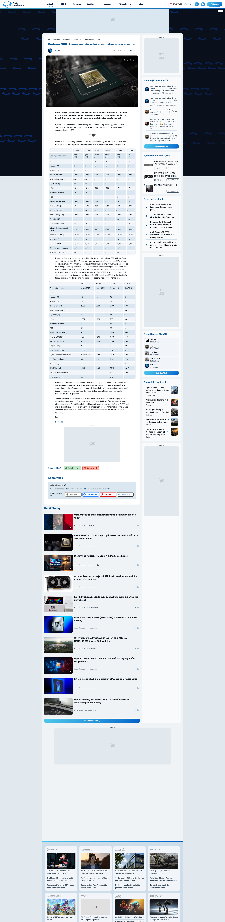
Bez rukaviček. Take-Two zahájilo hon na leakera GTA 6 (94, 886)
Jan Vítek (57, 51)
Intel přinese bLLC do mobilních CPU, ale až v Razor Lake (105, 679)
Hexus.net (59, 422)
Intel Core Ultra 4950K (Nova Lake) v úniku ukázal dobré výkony (105, 619)
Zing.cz (148, 405)
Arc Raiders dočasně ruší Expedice (157, 401)
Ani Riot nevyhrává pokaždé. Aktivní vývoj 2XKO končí (94, 879)
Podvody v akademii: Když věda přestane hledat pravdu (127, 886)
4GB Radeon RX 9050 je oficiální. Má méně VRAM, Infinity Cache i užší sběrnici (105, 578)
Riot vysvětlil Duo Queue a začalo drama (59, 918)
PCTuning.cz (150, 395)
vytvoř (109, 489)
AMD (99, 39)
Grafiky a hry (67, 39)
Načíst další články (92, 721)
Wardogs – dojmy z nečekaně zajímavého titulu (158, 411)
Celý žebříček (161, 373)
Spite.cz (149, 415)
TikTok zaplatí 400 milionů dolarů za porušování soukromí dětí (129, 879)
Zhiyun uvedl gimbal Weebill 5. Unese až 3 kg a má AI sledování (164, 918)
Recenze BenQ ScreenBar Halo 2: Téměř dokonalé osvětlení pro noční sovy (101, 701)
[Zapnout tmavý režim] (203, 4)
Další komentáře (161, 146)
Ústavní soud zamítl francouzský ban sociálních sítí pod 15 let (105, 516)
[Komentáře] (131, 51)
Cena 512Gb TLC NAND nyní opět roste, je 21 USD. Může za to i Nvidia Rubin (106, 537)
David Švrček (79, 710)
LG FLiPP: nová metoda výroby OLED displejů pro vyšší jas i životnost (106, 598)
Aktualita (56, 39)
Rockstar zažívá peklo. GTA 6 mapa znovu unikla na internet (60, 886)
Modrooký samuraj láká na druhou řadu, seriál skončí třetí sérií (94, 872)
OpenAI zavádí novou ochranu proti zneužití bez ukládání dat (157, 390)
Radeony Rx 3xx (89, 39)
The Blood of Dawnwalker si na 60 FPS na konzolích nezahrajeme (60, 879)
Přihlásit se (214, 4)
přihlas (84, 489)
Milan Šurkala (79, 525)
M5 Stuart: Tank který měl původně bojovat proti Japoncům (94, 918)
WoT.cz (148, 425)
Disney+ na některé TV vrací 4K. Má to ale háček (101, 556)
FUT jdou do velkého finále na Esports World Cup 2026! (58, 872)
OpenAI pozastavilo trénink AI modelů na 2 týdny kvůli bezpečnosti (104, 660)
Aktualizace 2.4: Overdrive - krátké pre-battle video (157, 420)
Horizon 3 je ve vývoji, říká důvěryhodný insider (160, 886)
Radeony (77, 39)
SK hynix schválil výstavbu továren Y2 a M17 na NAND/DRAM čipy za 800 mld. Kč (100, 639)
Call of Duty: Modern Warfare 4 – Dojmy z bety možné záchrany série (157, 432)
